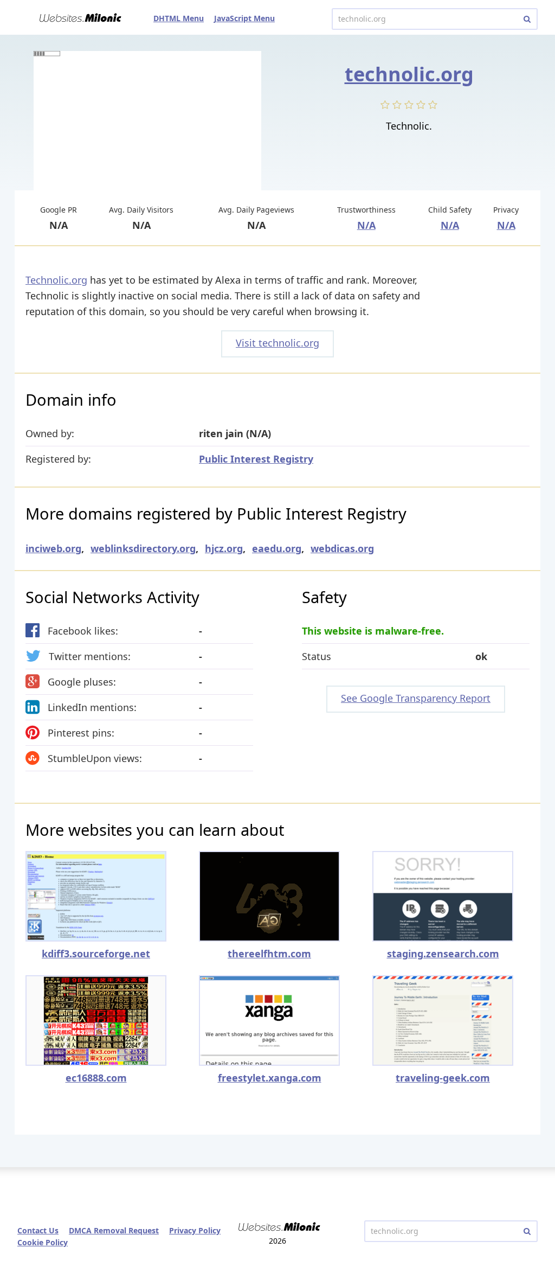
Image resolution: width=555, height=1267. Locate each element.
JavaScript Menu (244, 18)
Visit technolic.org (277, 342)
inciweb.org (53, 548)
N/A (366, 225)
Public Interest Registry (256, 458)
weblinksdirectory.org (143, 548)
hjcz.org (224, 548)
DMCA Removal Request (114, 1230)
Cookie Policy (42, 1242)
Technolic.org (56, 279)
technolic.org (409, 74)
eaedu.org (276, 548)
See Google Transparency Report (416, 698)
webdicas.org (342, 548)
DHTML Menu (178, 18)
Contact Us (38, 1230)
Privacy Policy (195, 1230)
